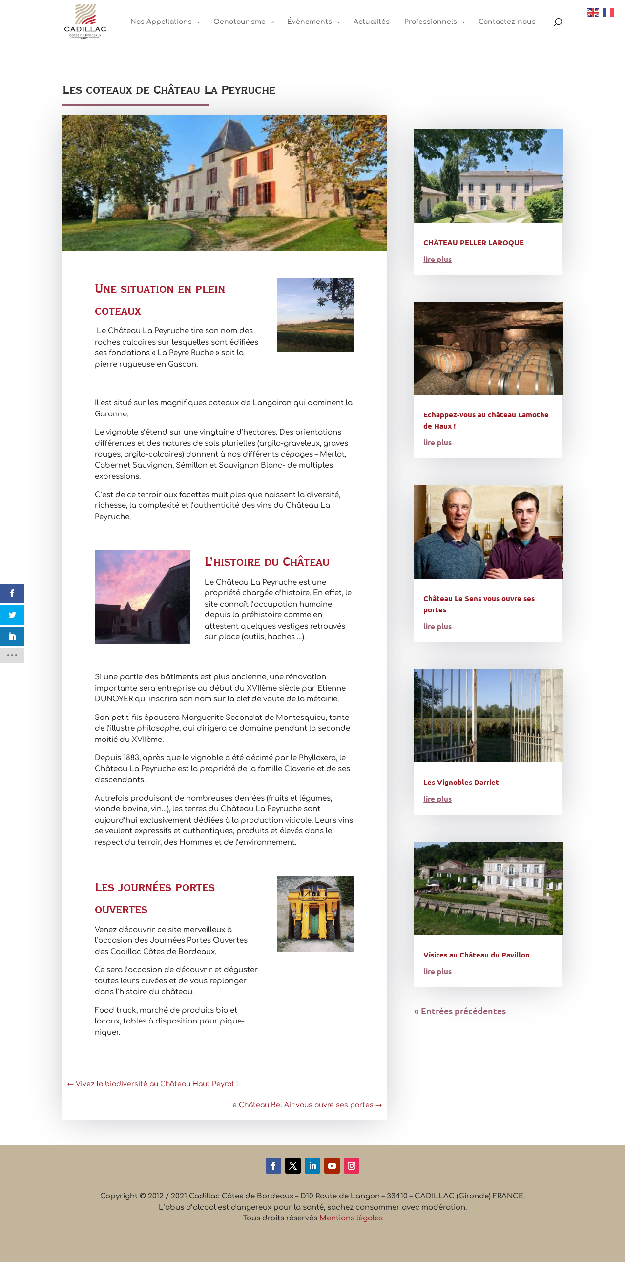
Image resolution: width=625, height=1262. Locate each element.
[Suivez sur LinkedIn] (312, 1166)
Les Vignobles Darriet (461, 782)
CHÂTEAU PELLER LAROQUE (473, 242)
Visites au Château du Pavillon (476, 954)
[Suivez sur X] (293, 1166)
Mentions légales (351, 1218)
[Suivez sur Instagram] (351, 1166)
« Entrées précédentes (460, 1010)
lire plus (437, 259)
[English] (593, 12)
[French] (609, 12)
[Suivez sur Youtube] (332, 1166)
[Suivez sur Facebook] (273, 1166)
